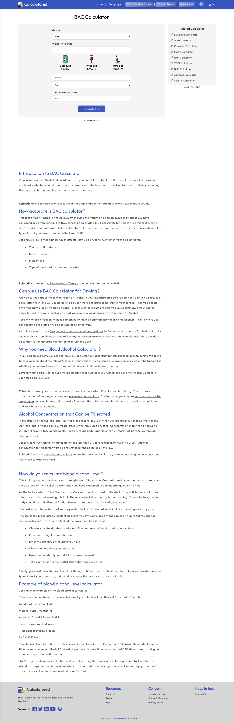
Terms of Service (157, 693)
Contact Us (201, 693)
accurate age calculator (84, 396)
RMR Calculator (183, 57)
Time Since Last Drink (64, 92)
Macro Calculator (184, 51)
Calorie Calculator (184, 80)
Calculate (92, 109)
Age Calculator (182, 40)
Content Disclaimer (158, 698)
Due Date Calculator (185, 34)
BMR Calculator (183, 69)
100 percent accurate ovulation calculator (76, 331)
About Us (110, 693)
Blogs (108, 702)
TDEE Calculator (183, 63)
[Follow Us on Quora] (60, 709)
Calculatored (109, 391)
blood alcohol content (38, 190)
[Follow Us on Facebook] (34, 709)
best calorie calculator (58, 454)
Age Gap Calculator (185, 74)
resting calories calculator (117, 666)
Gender (56, 30)
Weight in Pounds (62, 43)
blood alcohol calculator (72, 590)
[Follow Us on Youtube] (46, 709)
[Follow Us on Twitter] (40, 709)
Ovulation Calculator (186, 46)
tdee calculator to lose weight (56, 203)
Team (109, 698)
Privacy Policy (155, 702)
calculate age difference (62, 283)
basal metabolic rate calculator (75, 666)
